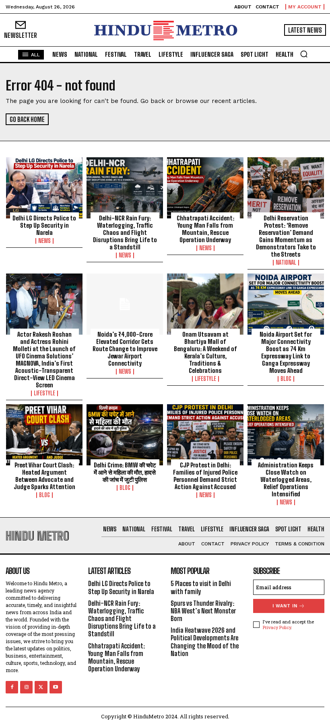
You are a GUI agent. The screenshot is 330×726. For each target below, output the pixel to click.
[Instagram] (26, 687)
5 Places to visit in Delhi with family (201, 587)
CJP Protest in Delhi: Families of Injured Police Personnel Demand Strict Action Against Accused (205, 475)
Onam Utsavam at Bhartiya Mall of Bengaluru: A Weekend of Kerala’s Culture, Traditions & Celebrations (205, 352)
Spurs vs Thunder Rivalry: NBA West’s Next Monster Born (203, 610)
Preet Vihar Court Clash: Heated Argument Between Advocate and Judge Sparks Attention (44, 475)
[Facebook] (12, 687)
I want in (284, 606)
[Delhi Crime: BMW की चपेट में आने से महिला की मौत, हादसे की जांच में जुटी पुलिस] (125, 434)
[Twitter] (41, 687)
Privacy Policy (277, 627)
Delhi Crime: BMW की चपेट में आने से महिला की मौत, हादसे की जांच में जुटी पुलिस (125, 472)
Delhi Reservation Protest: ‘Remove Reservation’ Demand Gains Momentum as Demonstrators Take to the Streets (286, 236)
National (286, 262)
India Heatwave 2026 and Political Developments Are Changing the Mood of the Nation (205, 641)
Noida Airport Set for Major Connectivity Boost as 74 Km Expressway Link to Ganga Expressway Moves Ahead (286, 352)
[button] (304, 54)
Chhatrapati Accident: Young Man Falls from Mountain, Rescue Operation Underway (205, 228)
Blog (285, 379)
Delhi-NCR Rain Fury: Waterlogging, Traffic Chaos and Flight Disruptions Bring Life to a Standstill (125, 232)
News (44, 241)
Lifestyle (44, 393)
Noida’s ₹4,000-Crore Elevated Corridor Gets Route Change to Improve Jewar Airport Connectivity (125, 349)
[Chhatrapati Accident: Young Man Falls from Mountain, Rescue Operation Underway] (205, 187)
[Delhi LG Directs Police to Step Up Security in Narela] (44, 187)
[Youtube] (56, 687)
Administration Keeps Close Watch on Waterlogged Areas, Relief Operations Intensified (286, 479)
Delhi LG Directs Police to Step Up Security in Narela (44, 225)
